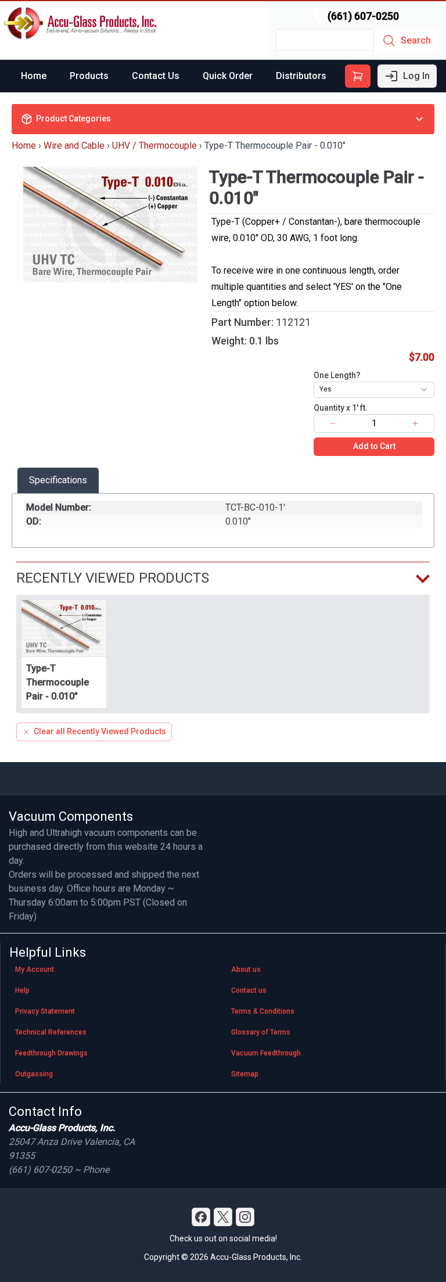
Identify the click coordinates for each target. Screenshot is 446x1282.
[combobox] (374, 390)
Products (89, 75)
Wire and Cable (74, 145)
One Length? (337, 375)
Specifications (58, 480)
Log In (416, 75)
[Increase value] (415, 423)
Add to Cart (374, 446)
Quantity (341, 407)
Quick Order (228, 75)
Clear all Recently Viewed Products (100, 731)
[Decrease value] (332, 423)
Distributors (301, 75)
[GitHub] (245, 1217)
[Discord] (201, 1217)
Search (416, 40)
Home (33, 75)
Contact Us (155, 75)
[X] (223, 1217)
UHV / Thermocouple (154, 145)
